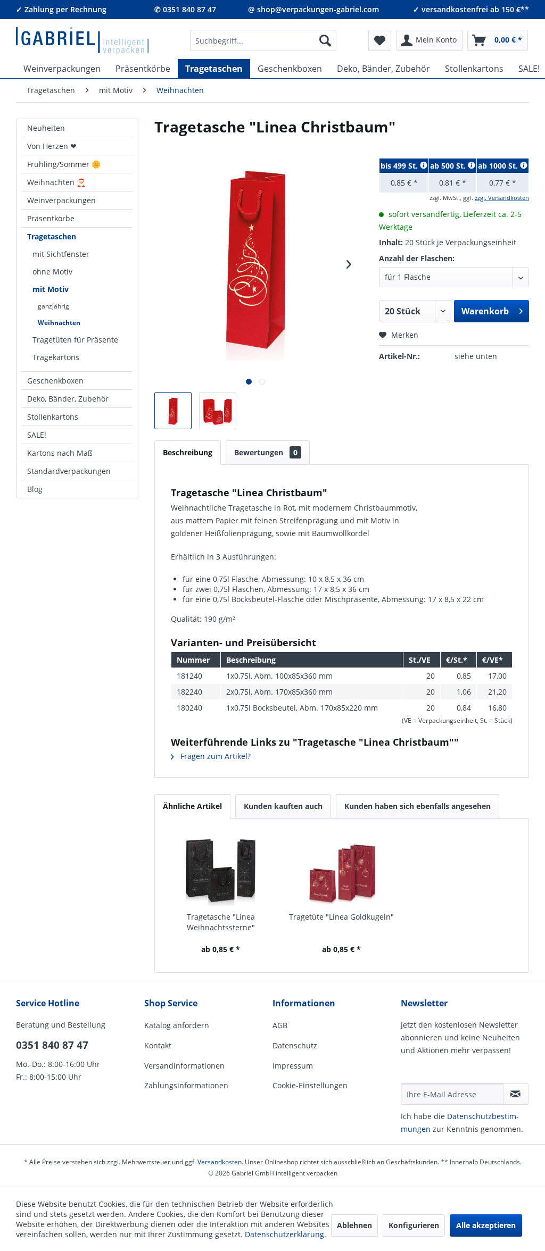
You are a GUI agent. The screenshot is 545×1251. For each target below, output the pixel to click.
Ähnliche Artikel (192, 806)
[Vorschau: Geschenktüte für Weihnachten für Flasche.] (173, 410)
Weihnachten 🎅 (56, 182)
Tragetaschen (51, 236)
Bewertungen (266, 452)
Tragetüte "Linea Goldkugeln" (341, 917)
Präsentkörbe (51, 218)
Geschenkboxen (55, 381)
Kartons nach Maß (60, 453)
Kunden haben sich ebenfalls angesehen (417, 806)
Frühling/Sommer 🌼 (64, 164)
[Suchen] (325, 40)
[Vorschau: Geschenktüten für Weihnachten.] (217, 410)
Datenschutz (294, 1045)
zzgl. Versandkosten (502, 198)
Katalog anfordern (176, 1025)
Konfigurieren (414, 1225)
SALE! (36, 435)
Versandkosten (219, 1161)
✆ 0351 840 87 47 (185, 9)
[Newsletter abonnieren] (516, 1094)
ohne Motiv (52, 271)
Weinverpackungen (61, 200)
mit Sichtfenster (60, 254)
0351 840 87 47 (52, 1045)
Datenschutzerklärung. (285, 1234)
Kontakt (157, 1045)
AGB (279, 1025)
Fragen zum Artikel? (214, 756)
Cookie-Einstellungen (310, 1085)
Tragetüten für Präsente (75, 340)
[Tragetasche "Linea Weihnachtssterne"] (220, 869)
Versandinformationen (184, 1066)
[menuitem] (263, 40)
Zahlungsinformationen (186, 1085)
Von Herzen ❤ (52, 146)
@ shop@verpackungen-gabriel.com (313, 9)
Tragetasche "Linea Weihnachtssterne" (221, 922)
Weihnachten (59, 322)
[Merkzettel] (379, 40)
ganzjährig (53, 306)
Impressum (292, 1066)
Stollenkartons (52, 417)
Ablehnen (354, 1225)
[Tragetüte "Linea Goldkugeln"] (341, 869)
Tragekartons (55, 357)
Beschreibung (187, 452)
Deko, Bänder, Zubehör (68, 399)
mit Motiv (50, 289)
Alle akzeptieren (486, 1225)
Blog (35, 489)
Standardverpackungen (69, 471)
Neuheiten (46, 128)
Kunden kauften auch (283, 806)
